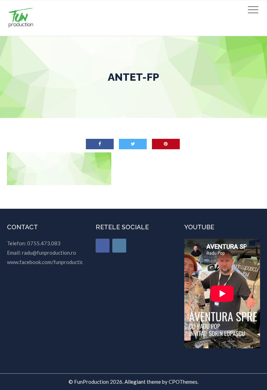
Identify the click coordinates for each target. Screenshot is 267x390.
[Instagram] (119, 246)
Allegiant (135, 382)
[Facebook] (103, 246)
